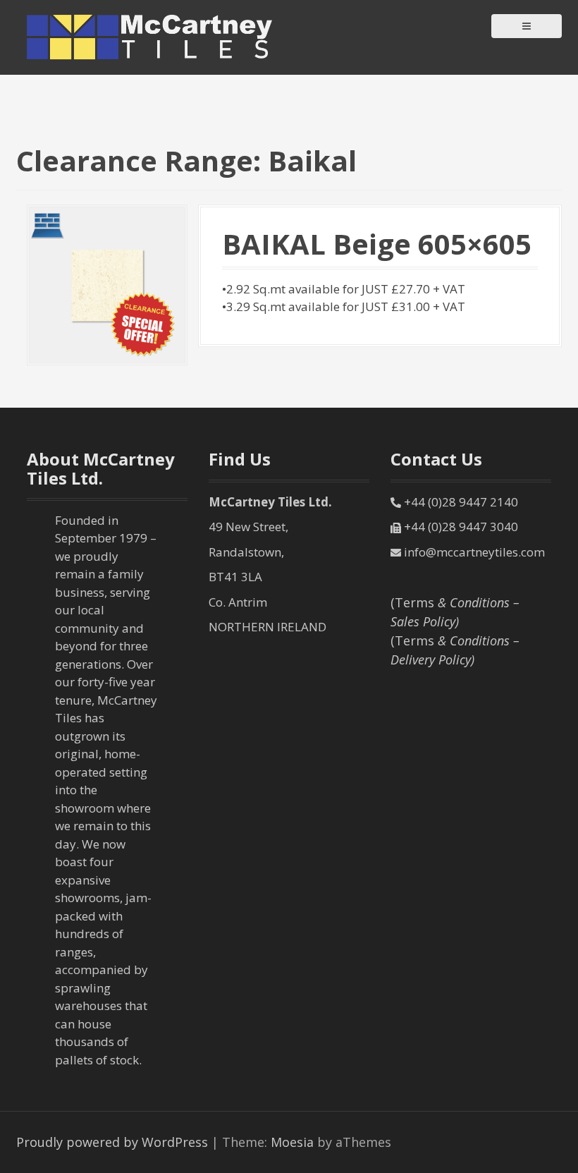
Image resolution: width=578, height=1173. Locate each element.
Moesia (292, 1142)
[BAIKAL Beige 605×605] (107, 283)
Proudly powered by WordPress (112, 1142)
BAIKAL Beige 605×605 (376, 243)
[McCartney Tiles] (150, 36)
